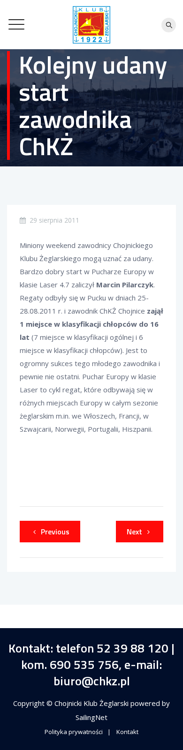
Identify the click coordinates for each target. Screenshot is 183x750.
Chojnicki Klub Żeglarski (92, 703)
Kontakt (127, 732)
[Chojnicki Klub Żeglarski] (91, 24)
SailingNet (91, 717)
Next (134, 531)
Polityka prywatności (74, 732)
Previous (55, 531)
